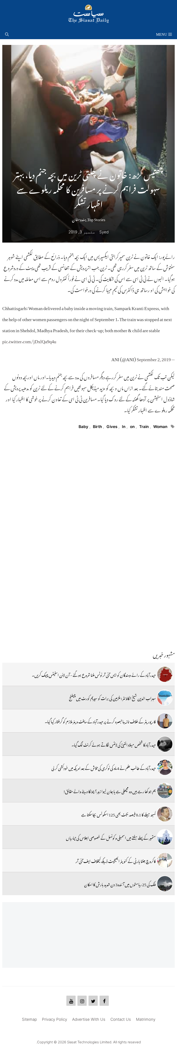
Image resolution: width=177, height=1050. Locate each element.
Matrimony (145, 1019)
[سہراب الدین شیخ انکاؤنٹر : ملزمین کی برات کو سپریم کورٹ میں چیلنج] (165, 697)
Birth (97, 426)
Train (144, 426)
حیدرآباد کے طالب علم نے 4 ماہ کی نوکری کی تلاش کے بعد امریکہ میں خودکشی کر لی (103, 767)
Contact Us (120, 1019)
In (123, 426)
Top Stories (96, 218)
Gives (111, 426)
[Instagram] (82, 1001)
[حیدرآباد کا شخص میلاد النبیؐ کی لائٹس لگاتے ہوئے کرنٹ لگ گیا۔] (165, 744)
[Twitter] (93, 1001)
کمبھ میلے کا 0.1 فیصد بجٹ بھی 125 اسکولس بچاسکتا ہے (118, 814)
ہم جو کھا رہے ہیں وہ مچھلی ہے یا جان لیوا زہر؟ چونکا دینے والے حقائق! (110, 790)
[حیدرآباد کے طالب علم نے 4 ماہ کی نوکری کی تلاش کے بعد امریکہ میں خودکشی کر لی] (165, 767)
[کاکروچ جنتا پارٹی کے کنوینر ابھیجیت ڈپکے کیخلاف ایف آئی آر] (165, 860)
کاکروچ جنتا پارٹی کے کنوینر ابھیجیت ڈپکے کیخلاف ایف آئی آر (116, 860)
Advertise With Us (88, 1019)
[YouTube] (71, 1001)
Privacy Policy (54, 1019)
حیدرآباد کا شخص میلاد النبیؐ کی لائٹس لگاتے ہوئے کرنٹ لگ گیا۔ (113, 744)
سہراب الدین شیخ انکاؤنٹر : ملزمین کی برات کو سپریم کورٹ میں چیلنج (112, 697)
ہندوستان (79, 218)
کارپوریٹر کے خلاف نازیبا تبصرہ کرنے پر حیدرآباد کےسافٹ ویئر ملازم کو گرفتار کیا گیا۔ (100, 721)
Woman (160, 426)
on (132, 426)
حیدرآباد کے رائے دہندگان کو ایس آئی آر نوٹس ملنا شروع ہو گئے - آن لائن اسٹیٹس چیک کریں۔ (94, 674)
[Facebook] (104, 1001)
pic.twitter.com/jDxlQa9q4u (29, 340)
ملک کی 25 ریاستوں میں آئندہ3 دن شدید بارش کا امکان (120, 884)
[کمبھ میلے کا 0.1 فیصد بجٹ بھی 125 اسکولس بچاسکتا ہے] (165, 814)
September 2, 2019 (154, 358)
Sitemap (29, 1019)
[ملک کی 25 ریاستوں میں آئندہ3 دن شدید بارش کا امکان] (165, 884)
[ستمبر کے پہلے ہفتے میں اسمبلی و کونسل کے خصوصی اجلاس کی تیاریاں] (165, 837)
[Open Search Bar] (6, 33)
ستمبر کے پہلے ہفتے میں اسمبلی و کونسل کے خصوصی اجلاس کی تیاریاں (111, 837)
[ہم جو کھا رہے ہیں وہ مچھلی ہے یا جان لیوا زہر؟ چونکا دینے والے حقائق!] (165, 791)
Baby (83, 426)
